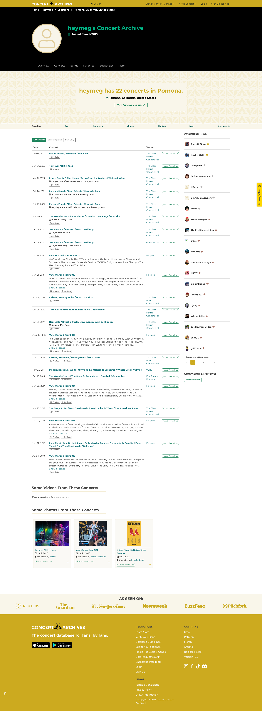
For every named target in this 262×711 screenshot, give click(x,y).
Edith (194, 208)
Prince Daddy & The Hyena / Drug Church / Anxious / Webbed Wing (87, 178)
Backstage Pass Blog (148, 661)
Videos (130, 126)
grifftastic (196, 348)
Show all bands (57, 287)
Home (35, 9)
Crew (187, 632)
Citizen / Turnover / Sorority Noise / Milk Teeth (74, 357)
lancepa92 (196, 294)
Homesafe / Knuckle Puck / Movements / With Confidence (81, 322)
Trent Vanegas (199, 219)
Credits (188, 646)
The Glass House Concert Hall (153, 156)
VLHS (149, 369)
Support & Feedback (148, 646)
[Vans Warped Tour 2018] (93, 533)
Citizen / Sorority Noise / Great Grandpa (71, 297)
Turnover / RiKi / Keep (61, 166)
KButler (195, 187)
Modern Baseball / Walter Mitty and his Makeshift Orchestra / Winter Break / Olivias (95, 369)
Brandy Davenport (201, 197)
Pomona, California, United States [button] (94, 9)
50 (215, 362)
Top (67, 126)
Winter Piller (198, 316)
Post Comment (193, 380)
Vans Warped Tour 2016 (62, 335)
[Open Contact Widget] (5, 694)
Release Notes (193, 651)
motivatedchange (201, 262)
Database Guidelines (148, 641)
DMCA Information (147, 694)
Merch (188, 641)
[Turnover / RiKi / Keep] (52, 533)
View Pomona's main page (130, 105)
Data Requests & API (148, 656)
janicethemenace (200, 176)
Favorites (88, 65)
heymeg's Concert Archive (105, 28)
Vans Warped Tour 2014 (62, 386)
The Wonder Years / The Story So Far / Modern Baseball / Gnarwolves (87, 376)
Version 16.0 (191, 656)
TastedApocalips (98, 556)
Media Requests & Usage (151, 651)
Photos (162, 126)
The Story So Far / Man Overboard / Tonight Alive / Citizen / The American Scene (93, 408)
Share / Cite (259, 197)
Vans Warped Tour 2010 (62, 456)
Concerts (59, 65)
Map (191, 126)
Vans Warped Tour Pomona (64, 255)
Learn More (142, 632)
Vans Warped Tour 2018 (62, 274)
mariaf (52, 556)
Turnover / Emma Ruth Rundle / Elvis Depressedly (76, 309)
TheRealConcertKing (202, 230)
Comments (224, 126)
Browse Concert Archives (159, 3)
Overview (43, 65)
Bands (74, 65)
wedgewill (196, 165)
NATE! (194, 273)
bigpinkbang (198, 284)
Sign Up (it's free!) (220, 3)
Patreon (189, 637)
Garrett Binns (198, 144)
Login (204, 3)
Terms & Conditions (147, 684)
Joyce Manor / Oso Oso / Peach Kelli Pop (71, 229)
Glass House (152, 242)
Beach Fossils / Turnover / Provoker (68, 153)
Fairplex (150, 255)
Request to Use (45, 561)
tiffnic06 (196, 251)
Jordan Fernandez (201, 327)
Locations (63, 9)
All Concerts (39, 140)
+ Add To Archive (170, 154)
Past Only (69, 140)
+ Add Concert (187, 3)
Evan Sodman (137, 560)
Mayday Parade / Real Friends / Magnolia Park (74, 191)
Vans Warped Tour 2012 (62, 420)
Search (97, 3)
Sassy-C (195, 337)
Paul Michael (198, 154)
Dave (194, 241)
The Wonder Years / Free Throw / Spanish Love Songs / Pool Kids (84, 216)
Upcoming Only (55, 140)
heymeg (48, 9)
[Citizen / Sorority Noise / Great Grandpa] (134, 533)
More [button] (121, 65)
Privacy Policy (144, 689)
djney (194, 305)
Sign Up (140, 671)
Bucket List (106, 65)
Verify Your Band (145, 637)
